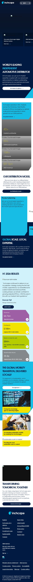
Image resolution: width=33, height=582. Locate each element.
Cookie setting (25, 569)
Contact (19, 532)
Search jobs (20, 535)
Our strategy (6, 528)
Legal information (7, 569)
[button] (7, 44)
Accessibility (25, 566)
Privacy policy (16, 566)
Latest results (21, 523)
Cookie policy (6, 566)
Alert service (23, 563)
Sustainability (6, 534)
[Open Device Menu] (29, 3)
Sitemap (16, 569)
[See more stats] (27, 319)
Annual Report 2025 (23, 526)
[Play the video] (27, 468)
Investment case (7, 531)
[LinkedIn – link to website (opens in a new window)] (3, 557)
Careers (4, 537)
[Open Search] (21, 3)
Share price (20, 529)
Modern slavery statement (10, 563)
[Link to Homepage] (8, 3)
